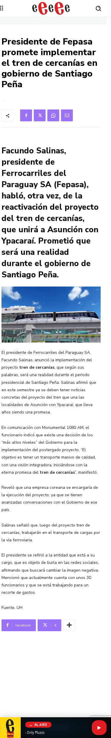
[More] (69, 625)
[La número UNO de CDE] (51, 8)
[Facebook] (26, 115)
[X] (40, 115)
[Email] (67, 115)
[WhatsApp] (53, 115)
